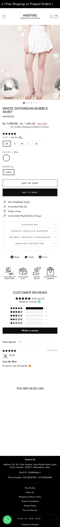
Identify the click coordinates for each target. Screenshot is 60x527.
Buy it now (30, 192)
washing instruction (30, 243)
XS (7, 143)
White (6, 158)
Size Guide (30, 487)
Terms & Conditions (30, 501)
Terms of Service (30, 510)
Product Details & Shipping (30, 231)
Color (10, 152)
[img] (9, 350)
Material (8, 167)
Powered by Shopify (30, 524)
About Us (30, 492)
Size (10, 137)
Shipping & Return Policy (30, 496)
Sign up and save (29, 518)
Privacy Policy (30, 505)
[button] (9, 133)
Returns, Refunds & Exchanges (30, 237)
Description (30, 224)
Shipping (26, 127)
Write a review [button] (30, 330)
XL (37, 143)
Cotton (9, 172)
